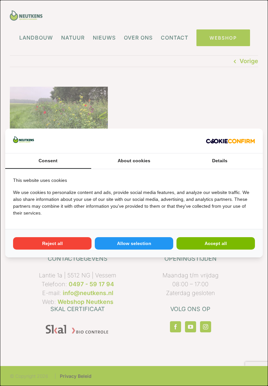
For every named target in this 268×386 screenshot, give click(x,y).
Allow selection (134, 243)
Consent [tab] (48, 160)
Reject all (52, 243)
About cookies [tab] (134, 160)
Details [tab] (219, 160)
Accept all (216, 243)
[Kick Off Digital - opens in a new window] (230, 140)
